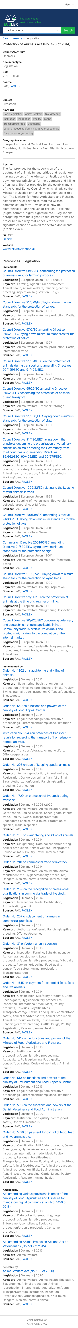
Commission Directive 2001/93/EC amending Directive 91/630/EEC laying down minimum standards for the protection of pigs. (33, 547)
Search (68, 30)
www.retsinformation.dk (19, 249)
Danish (7, 239)
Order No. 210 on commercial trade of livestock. (35, 862)
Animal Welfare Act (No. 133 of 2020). (29, 1271)
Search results (12, 38)
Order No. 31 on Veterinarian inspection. (30, 943)
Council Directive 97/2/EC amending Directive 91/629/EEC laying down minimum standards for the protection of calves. (39, 334)
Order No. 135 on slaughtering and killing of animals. (38, 835)
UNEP (37, 1323)
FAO (45, 1323)
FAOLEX (15, 86)
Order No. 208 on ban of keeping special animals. (37, 764)
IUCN (29, 1323)
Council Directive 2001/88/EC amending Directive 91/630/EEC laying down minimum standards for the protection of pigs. (39, 519)
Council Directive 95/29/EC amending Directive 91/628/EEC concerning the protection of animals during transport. (36, 393)
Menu (68, 4)
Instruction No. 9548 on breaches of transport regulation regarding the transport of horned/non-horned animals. (37, 737)
